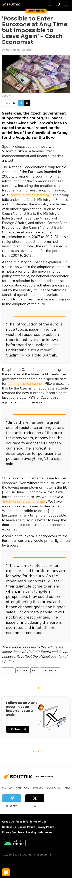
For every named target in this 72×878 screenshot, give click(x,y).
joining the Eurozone (25, 383)
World (7, 787)
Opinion (8, 670)
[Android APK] (14, 843)
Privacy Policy (45, 827)
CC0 (4, 95)
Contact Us (9, 827)
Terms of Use (38, 821)
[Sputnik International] (12, 6)
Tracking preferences (39, 832)
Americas (22, 787)
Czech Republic (50, 670)
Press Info (21, 821)
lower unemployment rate (24, 501)
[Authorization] (50, 4)
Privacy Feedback (13, 832)
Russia (38, 787)
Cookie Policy (26, 827)
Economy (54, 787)
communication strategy (30, 195)
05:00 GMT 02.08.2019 (17, 49)
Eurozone (22, 670)
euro (34, 670)
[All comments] (6, 872)
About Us (8, 821)
